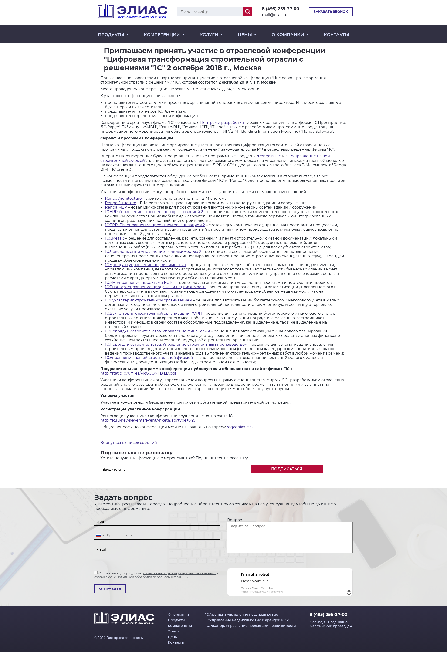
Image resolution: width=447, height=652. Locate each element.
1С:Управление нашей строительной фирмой (149, 357)
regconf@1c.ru (240, 427)
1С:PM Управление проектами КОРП (140, 282)
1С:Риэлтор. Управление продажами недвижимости (155, 287)
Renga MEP (269, 156)
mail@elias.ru (275, 15)
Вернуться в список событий (128, 442)
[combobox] (100, 535)
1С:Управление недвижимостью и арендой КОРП (248, 620)
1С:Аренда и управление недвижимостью (145, 265)
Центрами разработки (222, 122)
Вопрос (234, 520)
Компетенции (162, 34)
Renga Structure (120, 203)
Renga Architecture (123, 198)
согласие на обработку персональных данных (179, 573)
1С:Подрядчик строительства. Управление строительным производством (176, 344)
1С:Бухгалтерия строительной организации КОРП (153, 313)
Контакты (336, 34)
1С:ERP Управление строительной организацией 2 (154, 211)
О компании (288, 34)
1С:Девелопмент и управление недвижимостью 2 (153, 251)
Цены (245, 34)
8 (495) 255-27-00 (280, 8)
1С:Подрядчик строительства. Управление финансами (157, 331)
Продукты (111, 34)
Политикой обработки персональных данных (152, 577)
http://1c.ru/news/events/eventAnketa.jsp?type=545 (147, 420)
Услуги (209, 34)
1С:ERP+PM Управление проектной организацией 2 (155, 225)
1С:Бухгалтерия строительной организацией (148, 300)
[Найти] (247, 11)
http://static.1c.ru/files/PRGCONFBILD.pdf (138, 373)
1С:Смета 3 (115, 238)
